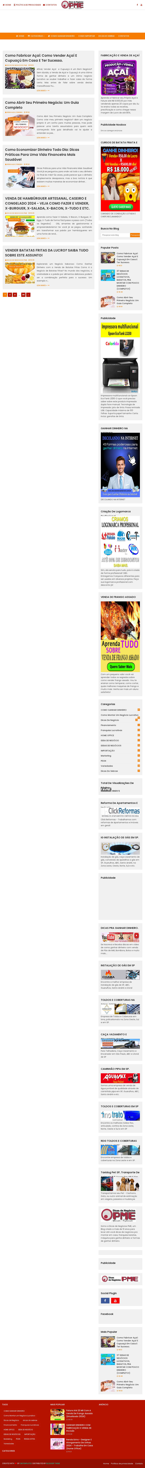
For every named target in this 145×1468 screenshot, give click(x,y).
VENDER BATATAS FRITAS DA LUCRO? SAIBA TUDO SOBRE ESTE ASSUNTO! (46, 253)
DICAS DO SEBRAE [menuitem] (106, 36)
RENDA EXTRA (29, 1439)
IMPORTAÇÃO (120, 750)
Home (106, 1463)
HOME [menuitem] (21, 36)
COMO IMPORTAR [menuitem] (86, 36)
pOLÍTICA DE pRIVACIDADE (28, 5)
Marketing (120, 755)
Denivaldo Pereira (15, 112)
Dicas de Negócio (119, 720)
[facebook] (137, 5)
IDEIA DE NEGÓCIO (120, 740)
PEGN (120, 760)
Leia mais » (42, 90)
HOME (8, 5)
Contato (139, 1463)
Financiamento (120, 725)
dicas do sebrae (120, 771)
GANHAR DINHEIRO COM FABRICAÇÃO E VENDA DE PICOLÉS (78, 1428)
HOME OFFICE (120, 735)
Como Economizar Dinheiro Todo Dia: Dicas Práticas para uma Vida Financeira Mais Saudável (42, 154)
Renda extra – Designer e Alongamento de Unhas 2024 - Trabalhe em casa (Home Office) (79, 1444)
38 (23, 294)
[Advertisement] (72, 20)
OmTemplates (26, 1463)
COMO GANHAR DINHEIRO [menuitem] (63, 36)
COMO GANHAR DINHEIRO (120, 710)
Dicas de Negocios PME (17, 65)
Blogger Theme (53, 1463)
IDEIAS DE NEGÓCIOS (120, 745)
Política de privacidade (122, 1463)
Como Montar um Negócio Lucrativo (120, 715)
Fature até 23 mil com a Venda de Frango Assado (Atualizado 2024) (79, 1413)
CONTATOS (51, 5)
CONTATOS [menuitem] (123, 36)
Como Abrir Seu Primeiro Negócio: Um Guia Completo (42, 105)
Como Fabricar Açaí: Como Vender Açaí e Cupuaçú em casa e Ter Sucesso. (41, 58)
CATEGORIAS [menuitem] (37, 36)
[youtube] (141, 5)
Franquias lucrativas (120, 730)
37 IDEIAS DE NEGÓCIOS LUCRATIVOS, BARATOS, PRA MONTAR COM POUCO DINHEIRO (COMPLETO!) (128, 280)
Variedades (120, 766)
